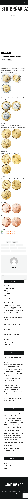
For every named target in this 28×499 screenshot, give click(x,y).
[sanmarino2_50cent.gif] (16, 130)
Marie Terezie (16, 435)
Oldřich (19, 437)
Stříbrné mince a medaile (11, 334)
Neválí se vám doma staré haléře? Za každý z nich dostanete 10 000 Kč (12, 389)
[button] (14, 18)
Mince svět (7, 329)
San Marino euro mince (19, 251)
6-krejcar (9, 418)
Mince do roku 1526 (10, 327)
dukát (12, 425)
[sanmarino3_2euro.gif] (6, 84)
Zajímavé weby (8, 342)
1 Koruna (14, 413)
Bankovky (7, 286)
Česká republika (9, 288)
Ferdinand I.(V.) (8, 427)
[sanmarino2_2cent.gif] (16, 218)
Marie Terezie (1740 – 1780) (12, 324)
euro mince (6, 251)
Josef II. (17, 433)
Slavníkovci (18, 439)
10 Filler (20, 418)
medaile (6, 437)
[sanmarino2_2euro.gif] (16, 74)
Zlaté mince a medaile (10, 337)
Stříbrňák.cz (14, 8)
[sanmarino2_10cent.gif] (16, 181)
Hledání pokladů (9, 465)
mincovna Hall (15, 437)
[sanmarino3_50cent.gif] (6, 139)
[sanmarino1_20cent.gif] (6, 155)
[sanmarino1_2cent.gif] (6, 218)
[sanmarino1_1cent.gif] (8, 231)
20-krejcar (16, 420)
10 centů (5, 245)
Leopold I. (9, 435)
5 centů (13, 248)
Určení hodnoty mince (14, 357)
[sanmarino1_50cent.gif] (6, 130)
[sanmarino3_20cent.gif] (6, 165)
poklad (6, 439)
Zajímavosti (7, 344)
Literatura (7, 298)
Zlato (11, 448)
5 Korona (18, 416)
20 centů (5, 248)
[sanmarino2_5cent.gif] (16, 204)
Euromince (5, 52)
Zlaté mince (16, 448)
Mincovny (6, 339)
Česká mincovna (9, 450)
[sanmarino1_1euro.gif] (6, 102)
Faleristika (7, 296)
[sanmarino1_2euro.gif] (6, 74)
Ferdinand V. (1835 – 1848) (12, 305)
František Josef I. (13, 430)
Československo (9, 303)
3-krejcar (8, 416)
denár (5, 425)
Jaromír (13, 433)
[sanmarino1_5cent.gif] (6, 204)
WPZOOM (14, 493)
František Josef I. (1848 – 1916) (13, 310)
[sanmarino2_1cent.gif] (8, 233)
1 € (8, 242)
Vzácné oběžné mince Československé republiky (13, 394)
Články (6, 291)
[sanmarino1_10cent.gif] (6, 181)
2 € (12, 245)
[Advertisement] (14, 34)
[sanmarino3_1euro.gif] (6, 112)
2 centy (19, 245)
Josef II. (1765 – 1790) (10, 322)
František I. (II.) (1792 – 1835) (12, 308)
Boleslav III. (20, 422)
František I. (16, 427)
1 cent (14, 242)
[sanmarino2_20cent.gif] (16, 155)
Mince (5, 301)
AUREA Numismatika (13, 422)
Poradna (6, 332)
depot (9, 424)
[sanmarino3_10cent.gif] (6, 191)
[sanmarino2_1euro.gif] (16, 102)
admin (10, 59)
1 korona (10, 413)
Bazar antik (7, 463)
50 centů (22, 248)
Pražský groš (12, 439)
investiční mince (7, 433)
